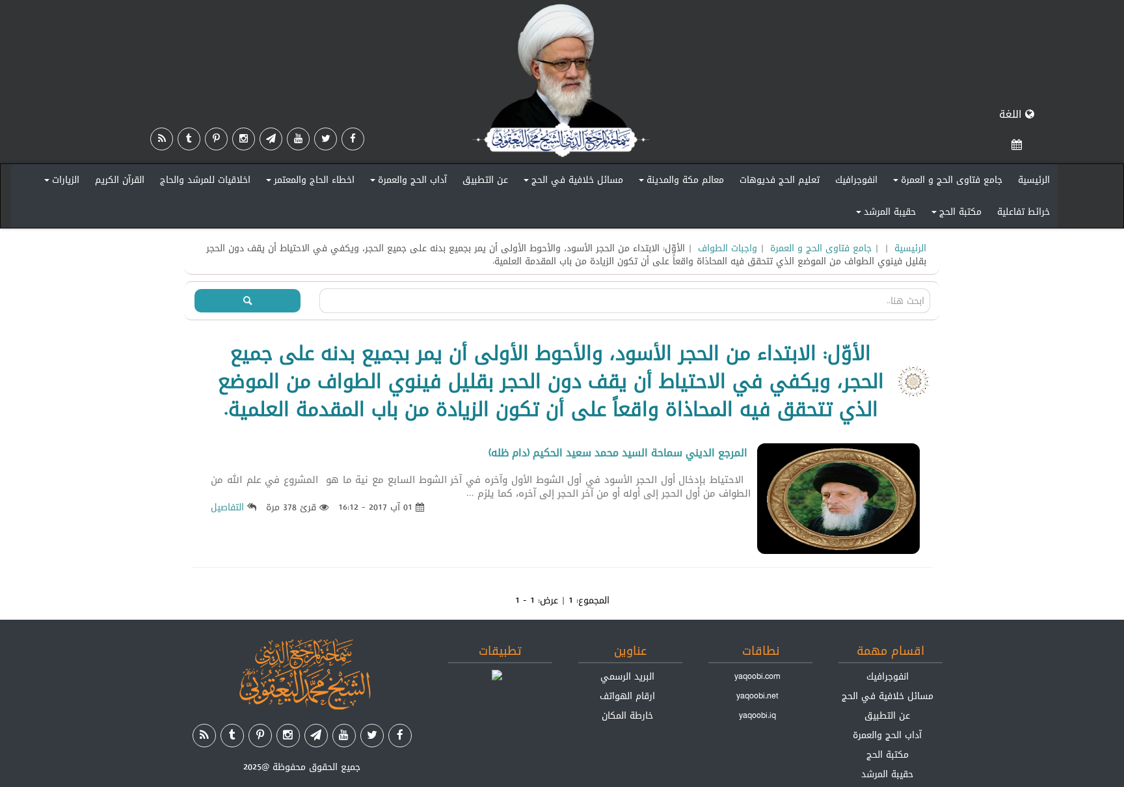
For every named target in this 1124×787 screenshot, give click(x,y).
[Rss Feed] (161, 139)
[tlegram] (271, 139)
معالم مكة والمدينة (679, 182)
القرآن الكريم (119, 179)
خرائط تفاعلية (1023, 211)
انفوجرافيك (856, 179)
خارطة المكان (627, 715)
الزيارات (59, 182)
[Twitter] (325, 139)
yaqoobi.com (757, 676)
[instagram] (243, 139)
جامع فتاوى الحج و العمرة (945, 182)
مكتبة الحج (955, 214)
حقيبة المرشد (884, 214)
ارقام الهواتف (627, 695)
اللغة (1012, 114)
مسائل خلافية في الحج (571, 182)
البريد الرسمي (627, 676)
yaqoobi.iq (757, 715)
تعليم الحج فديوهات (780, 179)
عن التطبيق (485, 179)
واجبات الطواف (727, 248)
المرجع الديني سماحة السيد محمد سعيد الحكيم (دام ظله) (617, 452)
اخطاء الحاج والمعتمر (308, 182)
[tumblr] (189, 139)
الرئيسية (1034, 179)
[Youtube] (298, 139)
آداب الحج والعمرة (406, 182)
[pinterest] (216, 139)
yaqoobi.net (757, 695)
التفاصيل (227, 507)
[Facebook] (352, 139)
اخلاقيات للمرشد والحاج (205, 179)
